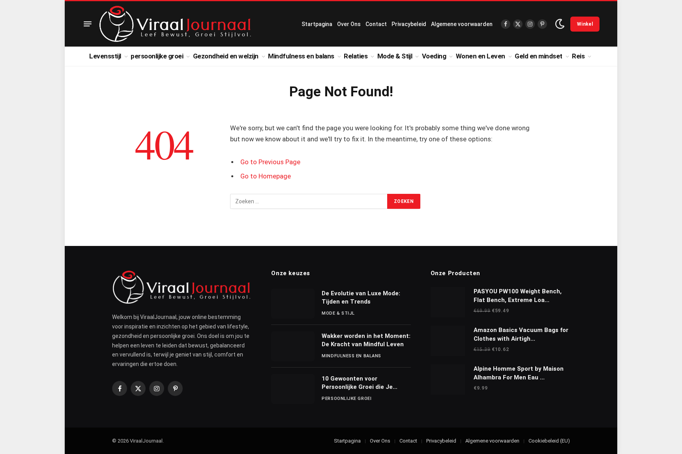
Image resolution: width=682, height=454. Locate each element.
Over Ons (349, 24)
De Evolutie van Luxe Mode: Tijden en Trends (361, 297)
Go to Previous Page (270, 162)
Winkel (585, 24)
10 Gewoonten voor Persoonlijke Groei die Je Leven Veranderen (357, 383)
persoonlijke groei (157, 56)
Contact (376, 24)
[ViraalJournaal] (175, 24)
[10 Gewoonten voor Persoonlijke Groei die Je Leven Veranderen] (293, 389)
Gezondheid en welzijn (226, 56)
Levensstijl (105, 56)
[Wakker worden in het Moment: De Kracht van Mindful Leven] (293, 346)
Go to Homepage (265, 176)
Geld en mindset (538, 56)
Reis (578, 56)
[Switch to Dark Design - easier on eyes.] (560, 24)
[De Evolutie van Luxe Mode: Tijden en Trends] (293, 304)
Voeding (434, 56)
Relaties (355, 56)
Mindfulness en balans (301, 56)
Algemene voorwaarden (462, 24)
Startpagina (317, 24)
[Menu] (88, 24)
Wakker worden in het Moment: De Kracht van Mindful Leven (366, 340)
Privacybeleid (409, 24)
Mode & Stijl (394, 56)
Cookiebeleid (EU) (549, 441)
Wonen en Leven (480, 56)
